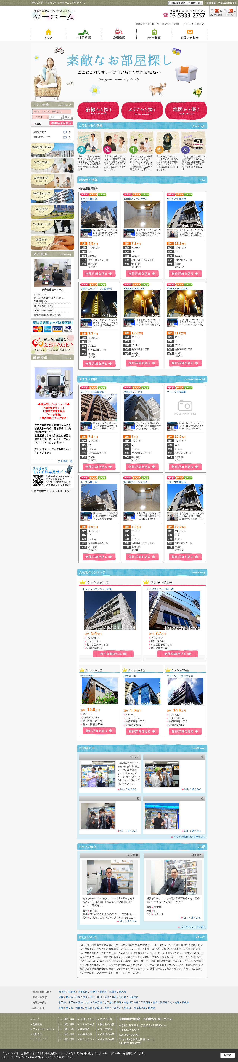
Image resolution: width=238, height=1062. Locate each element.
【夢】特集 (68, 1019)
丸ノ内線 (174, 1002)
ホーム (36, 1019)
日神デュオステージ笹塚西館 (96, 288)
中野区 (93, 991)
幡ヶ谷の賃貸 (107, 1024)
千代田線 (145, 1002)
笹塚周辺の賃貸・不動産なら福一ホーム (146, 1018)
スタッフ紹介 (87, 1024)
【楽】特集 (68, 1039)
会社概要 (37, 1024)
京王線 (62, 1002)
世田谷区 (83, 991)
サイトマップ (40, 1039)
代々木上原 (140, 1007)
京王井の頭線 (75, 1002)
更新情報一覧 (65, 461)
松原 (85, 997)
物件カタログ (87, 1039)
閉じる (227, 1055)
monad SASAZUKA (134, 288)
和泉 (77, 997)
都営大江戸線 (160, 1002)
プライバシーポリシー (45, 1029)
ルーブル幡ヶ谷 (88, 198)
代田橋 (79, 1007)
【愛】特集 (68, 1024)
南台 (92, 997)
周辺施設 (85, 1029)
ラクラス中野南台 (176, 198)
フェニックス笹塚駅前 (92, 392)
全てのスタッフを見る (193, 927)
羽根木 (122, 997)
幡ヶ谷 (69, 997)
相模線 (185, 1002)
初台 (106, 1007)
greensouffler (88, 675)
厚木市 (122, 991)
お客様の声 (86, 1034)
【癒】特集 (68, 1034)
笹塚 (61, 997)
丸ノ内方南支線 (93, 1002)
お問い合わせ (87, 1019)
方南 (114, 997)
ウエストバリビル (133, 392)
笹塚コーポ (130, 675)
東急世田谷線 (131, 1002)
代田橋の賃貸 (107, 1034)
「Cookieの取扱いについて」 (38, 1057)
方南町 (98, 1007)
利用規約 (37, 1034)
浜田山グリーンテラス (135, 198)
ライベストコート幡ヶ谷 (160, 589)
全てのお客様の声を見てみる (189, 836)
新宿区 (103, 991)
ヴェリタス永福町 (176, 392)
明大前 (88, 1007)
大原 (106, 997)
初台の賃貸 (106, 1029)
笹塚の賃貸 (106, 1019)
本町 (99, 997)
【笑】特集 (68, 1029)
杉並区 (71, 991)
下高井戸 (133, 997)
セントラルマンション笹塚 (97, 589)
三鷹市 (113, 991)
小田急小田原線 (112, 1002)
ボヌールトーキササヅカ (180, 675)
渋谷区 (62, 991)
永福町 (127, 1007)
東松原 (151, 1007)
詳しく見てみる (128, 789)
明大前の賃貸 (107, 1039)
